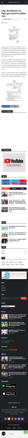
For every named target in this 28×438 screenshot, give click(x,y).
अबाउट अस (9, 428)
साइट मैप (14, 428)
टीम (7, 262)
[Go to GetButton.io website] (3, 436)
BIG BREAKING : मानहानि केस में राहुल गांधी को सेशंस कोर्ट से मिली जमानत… (17, 240)
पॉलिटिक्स (14, 253)
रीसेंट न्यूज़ (14, 188)
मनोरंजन (12, 264)
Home (2, 8)
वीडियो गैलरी (22, 264)
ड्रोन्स (16, 262)
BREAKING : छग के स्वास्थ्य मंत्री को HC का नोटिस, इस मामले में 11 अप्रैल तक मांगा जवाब (17, 233)
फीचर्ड (3, 264)
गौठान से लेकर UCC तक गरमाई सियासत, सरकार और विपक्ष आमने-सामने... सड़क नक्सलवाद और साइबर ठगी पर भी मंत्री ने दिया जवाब (17, 316)
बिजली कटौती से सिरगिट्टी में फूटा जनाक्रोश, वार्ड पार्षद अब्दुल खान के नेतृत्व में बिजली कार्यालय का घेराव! (17, 209)
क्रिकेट (14, 251)
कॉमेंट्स (22, 188)
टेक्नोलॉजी (11, 262)
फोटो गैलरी (7, 264)
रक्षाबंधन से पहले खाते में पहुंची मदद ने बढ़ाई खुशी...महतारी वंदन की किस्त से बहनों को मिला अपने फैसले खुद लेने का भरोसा (17, 324)
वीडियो (17, 264)
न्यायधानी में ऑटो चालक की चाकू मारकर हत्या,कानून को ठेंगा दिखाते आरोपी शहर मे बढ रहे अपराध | (17, 194)
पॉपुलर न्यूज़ (6, 188)
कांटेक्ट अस (19, 428)
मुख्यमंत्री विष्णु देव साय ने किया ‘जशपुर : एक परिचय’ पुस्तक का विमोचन (17, 331)
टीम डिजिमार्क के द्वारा (16, 425)
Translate (12, 307)
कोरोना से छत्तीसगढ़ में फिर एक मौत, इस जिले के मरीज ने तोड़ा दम (17, 227)
